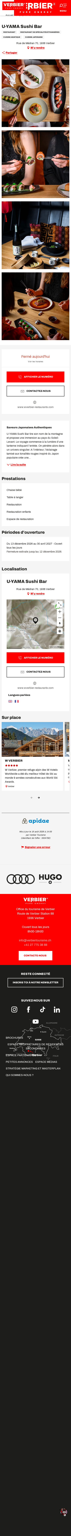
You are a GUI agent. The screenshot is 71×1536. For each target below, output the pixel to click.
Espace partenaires (21, 1055)
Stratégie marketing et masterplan (33, 1068)
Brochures (14, 1037)
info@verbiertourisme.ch (35, 940)
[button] (35, 93)
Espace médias (46, 1061)
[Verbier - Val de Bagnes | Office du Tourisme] (35, 8)
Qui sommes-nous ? (20, 1075)
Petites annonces (19, 1061)
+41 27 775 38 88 (35, 944)
